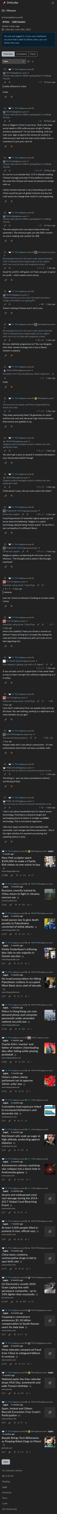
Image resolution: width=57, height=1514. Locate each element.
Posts (33, 54)
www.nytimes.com (9, 1419)
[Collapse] (5, 69)
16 (5, 1029)
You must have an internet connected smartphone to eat (27, 771)
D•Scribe (12, 2)
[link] (9, 82)
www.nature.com (8, 1208)
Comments (21, 54)
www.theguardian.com (11, 871)
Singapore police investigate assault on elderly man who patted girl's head (26, 445)
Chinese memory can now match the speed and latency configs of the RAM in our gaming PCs (26, 299)
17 (5, 1269)
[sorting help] (28, 61)
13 (5, 1091)
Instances (6, 1492)
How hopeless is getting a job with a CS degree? (23, 665)
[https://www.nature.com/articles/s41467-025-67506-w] (49, 1198)
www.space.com (8, 1176)
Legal (4, 1487)
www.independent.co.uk (11, 1058)
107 (6, 1302)
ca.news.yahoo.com (9, 901)
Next (5, 1462)
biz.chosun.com (8, 1298)
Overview (8, 54)
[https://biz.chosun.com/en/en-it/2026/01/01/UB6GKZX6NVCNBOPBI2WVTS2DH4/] (49, 1287)
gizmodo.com (7, 1448)
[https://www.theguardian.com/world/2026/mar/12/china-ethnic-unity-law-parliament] (49, 1081)
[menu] (53, 3)
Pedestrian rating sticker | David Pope (19, 585)
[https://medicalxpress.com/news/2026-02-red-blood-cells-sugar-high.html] (49, 1139)
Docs (4, 1498)
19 (5, 934)
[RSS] (33, 61)
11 (5, 1364)
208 (6, 875)
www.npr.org (7, 1389)
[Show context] (5, 82)
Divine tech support (11, 514)
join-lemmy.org (9, 1509)
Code (4, 1503)
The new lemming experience (15, 738)
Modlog (6, 1481)
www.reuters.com (9, 1234)
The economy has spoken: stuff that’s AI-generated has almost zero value (26, 406)
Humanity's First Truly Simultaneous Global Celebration (26, 374)
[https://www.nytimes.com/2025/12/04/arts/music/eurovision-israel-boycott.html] (49, 1412)
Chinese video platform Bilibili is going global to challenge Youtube (27, 77)
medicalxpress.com (9, 1117)
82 (5, 1062)
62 (5, 905)
